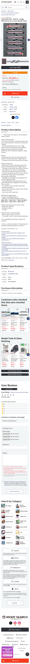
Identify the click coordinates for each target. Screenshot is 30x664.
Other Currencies (15, 80)
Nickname (5, 444)
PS (13, 109)
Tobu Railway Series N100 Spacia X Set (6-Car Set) (14, 244)
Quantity (4, 87)
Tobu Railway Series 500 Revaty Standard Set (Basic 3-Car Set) (14, 246)
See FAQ (14, 603)
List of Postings (9, 389)
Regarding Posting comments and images (19, 392)
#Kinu (13, 122)
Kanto (9, 277)
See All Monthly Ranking (15, 374)
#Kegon (17, 122)
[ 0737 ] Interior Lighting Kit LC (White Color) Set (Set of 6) (14, 236)
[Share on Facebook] (16, 117)
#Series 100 (3, 122)
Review (4, 453)
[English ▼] (15, 2)
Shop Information (22, 648)
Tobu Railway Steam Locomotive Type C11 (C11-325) (14, 251)
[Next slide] (29, 40)
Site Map (22, 650)
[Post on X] (13, 117)
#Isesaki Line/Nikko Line (6, 125)
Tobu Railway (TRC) (13, 273)
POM (16, 109)
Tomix (11, 104)
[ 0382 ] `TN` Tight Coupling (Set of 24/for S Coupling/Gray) (13, 239)
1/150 (15, 107)
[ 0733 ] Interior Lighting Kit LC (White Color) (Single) (13, 233)
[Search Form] (23, 2)
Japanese (11, 260)
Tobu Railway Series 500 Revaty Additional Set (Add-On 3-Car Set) (15, 248)
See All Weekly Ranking (14, 371)
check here (8, 564)
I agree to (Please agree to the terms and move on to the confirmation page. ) (15, 483)
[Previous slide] (1, 40)
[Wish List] (18, 2)
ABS (11, 109)
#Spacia (9, 122)
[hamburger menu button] (27, 2)
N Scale (11, 107)
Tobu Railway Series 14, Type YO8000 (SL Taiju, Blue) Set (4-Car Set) (15, 254)
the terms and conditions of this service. (15, 482)
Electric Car (13, 111)
